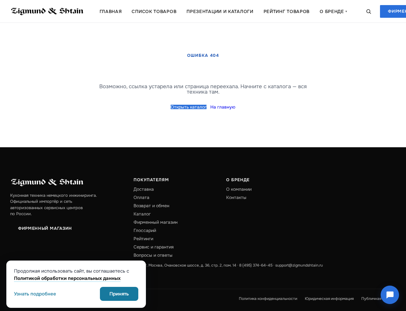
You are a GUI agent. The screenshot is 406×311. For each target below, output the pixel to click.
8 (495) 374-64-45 (255, 265)
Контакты (236, 197)
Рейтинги (143, 239)
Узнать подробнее (35, 294)
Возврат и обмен (151, 205)
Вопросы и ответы (153, 255)
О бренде (333, 11)
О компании (239, 189)
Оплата (141, 197)
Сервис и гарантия (154, 247)
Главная (111, 11)
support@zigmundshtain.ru (299, 265)
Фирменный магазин (45, 228)
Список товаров (154, 11)
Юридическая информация (329, 299)
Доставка (144, 189)
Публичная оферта (378, 299)
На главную (222, 107)
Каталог (142, 214)
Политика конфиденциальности (268, 299)
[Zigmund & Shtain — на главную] (47, 11)
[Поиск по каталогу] (368, 11)
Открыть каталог (188, 107)
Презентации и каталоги (220, 11)
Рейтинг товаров (287, 11)
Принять (119, 294)
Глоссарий (145, 230)
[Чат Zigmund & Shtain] (390, 295)
